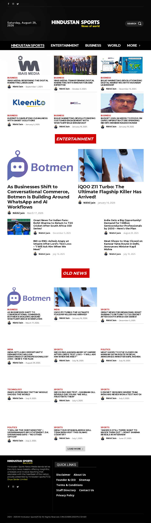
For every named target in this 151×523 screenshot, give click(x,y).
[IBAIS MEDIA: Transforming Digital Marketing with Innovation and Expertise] (75, 65)
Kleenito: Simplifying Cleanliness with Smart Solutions (27, 119)
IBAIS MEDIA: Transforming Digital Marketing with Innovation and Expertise (74, 82)
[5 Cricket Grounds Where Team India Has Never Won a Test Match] (122, 377)
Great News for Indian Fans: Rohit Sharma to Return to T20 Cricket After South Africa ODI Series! (53, 224)
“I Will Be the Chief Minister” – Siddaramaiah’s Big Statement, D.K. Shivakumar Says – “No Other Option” (28, 433)
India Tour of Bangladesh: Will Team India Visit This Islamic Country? (72, 432)
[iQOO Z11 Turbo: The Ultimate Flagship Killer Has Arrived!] (111, 165)
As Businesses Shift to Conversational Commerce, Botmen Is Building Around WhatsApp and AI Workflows (38, 197)
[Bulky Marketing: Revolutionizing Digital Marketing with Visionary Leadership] (122, 65)
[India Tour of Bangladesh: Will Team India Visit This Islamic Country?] (75, 415)
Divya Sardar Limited (17, 479)
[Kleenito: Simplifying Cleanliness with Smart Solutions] (28, 103)
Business (12, 78)
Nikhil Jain (18, 86)
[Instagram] (13, 3)
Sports (105, 310)
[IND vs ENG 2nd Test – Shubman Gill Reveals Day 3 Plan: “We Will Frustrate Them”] (75, 377)
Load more (74, 448)
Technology (14, 390)
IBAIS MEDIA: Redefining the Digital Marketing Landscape (27, 81)
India (57, 310)
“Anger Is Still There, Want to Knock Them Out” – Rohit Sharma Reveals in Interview (120, 432)
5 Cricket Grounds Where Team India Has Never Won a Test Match (121, 393)
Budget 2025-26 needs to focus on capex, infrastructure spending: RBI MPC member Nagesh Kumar (121, 120)
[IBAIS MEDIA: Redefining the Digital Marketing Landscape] (28, 65)
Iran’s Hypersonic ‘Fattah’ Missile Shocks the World (27, 393)
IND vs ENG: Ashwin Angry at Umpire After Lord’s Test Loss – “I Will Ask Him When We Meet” (52, 245)
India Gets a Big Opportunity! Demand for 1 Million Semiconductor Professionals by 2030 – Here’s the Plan (123, 224)
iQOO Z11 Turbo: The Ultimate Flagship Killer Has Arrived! (109, 192)
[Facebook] (8, 3)
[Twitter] (17, 3)
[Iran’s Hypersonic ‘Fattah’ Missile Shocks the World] (28, 377)
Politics (105, 350)
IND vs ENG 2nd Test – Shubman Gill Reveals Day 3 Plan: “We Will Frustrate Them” (74, 394)
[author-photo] (9, 86)
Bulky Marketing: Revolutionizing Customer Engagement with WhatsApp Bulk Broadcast (74, 120)
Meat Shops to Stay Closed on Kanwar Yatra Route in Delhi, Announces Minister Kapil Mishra (123, 245)
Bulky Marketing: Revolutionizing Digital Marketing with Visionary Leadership (121, 82)
